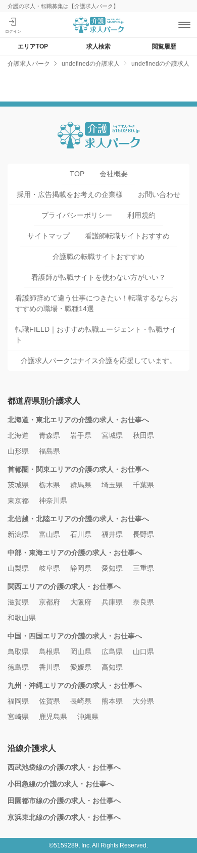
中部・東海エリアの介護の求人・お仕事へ (75, 552)
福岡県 (18, 701)
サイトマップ (48, 236)
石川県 (80, 534)
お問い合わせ (159, 194)
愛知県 (112, 568)
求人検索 (98, 46)
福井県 (112, 534)
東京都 (18, 500)
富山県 (49, 534)
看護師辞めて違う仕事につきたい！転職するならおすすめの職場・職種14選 (96, 303)
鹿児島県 (53, 717)
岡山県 (80, 651)
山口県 (143, 651)
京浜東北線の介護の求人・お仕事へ (64, 817)
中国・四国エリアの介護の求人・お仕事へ (75, 636)
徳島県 (18, 667)
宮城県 (112, 435)
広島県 (112, 651)
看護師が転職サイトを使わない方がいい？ (98, 277)
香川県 (49, 667)
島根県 (49, 651)
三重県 (143, 568)
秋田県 (143, 435)
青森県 (49, 435)
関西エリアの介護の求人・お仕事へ (64, 586)
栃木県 (49, 485)
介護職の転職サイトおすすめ (98, 257)
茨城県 (18, 485)
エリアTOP (33, 46)
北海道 (18, 435)
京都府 (49, 602)
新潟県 (18, 534)
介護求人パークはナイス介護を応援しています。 (98, 361)
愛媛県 (80, 667)
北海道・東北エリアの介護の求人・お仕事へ (78, 420)
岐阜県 (49, 568)
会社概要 (114, 174)
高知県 (112, 667)
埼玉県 (112, 485)
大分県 (143, 701)
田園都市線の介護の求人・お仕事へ (64, 800)
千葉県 (143, 485)
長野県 (143, 534)
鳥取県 (18, 651)
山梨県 (18, 568)
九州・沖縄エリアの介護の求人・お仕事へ (75, 685)
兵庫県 (112, 602)
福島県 (49, 451)
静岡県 (80, 568)
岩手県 (80, 435)
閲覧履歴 (164, 46)
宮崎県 (18, 717)
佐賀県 (49, 701)
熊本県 (112, 701)
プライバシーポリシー (76, 215)
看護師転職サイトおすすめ (127, 236)
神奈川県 (53, 500)
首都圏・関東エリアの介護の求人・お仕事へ (78, 469)
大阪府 (80, 602)
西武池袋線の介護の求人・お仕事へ (64, 767)
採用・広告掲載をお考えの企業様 (70, 194)
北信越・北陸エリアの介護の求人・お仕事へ (78, 519)
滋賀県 (18, 602)
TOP (77, 174)
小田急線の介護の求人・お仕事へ (61, 784)
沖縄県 (87, 717)
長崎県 (80, 701)
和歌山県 (22, 618)
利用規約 (141, 215)
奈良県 (143, 602)
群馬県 (80, 485)
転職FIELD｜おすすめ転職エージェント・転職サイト (96, 334)
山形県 (18, 451)
